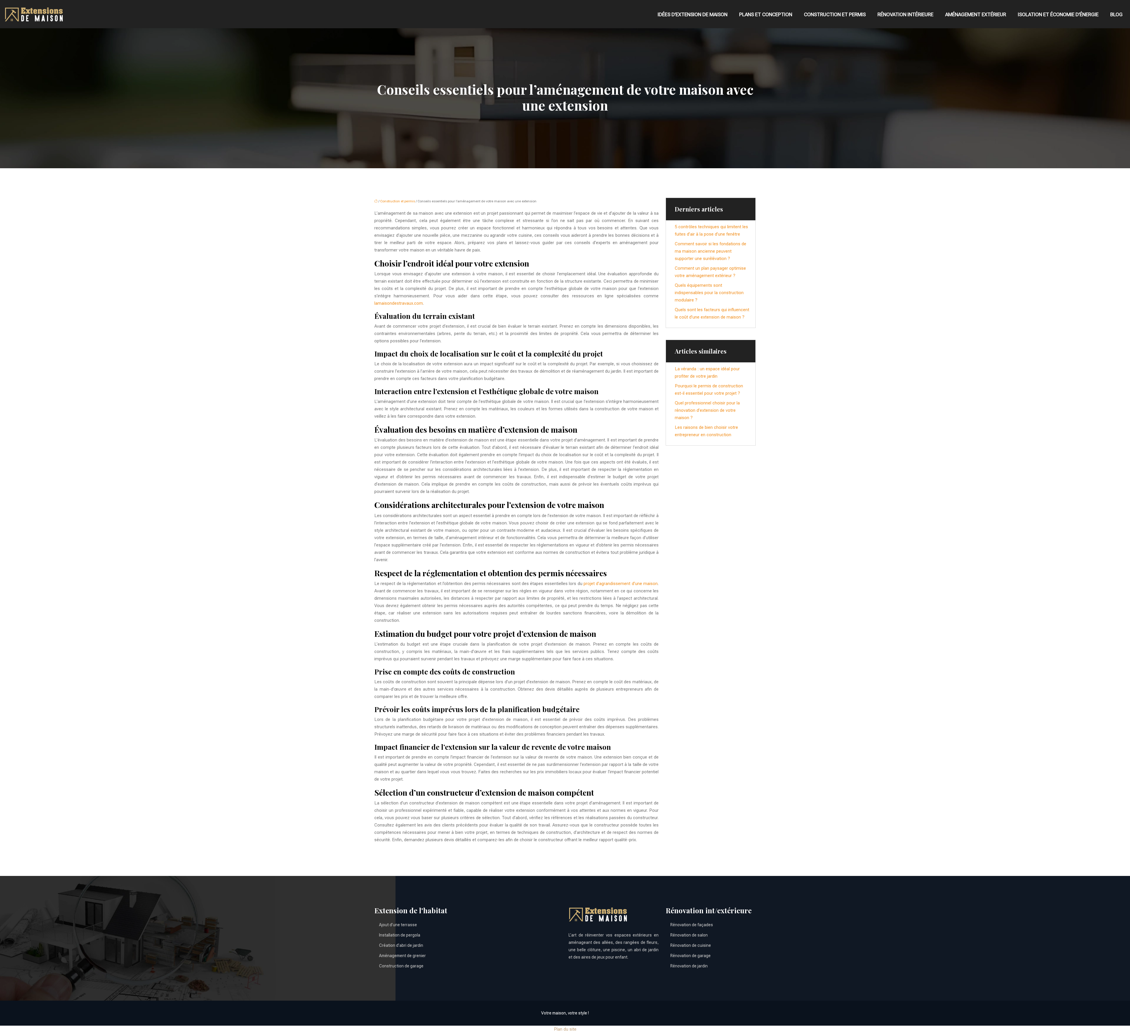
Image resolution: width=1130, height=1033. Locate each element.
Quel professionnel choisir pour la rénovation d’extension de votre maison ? (707, 410)
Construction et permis (835, 14)
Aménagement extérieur (975, 14)
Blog (1116, 14)
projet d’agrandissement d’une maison (621, 583)
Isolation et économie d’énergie (1058, 14)
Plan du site (565, 1029)
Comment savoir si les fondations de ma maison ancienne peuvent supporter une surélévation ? (710, 251)
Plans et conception (765, 14)
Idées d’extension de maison (692, 14)
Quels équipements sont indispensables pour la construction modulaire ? (709, 293)
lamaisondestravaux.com (398, 303)
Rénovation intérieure (905, 14)
